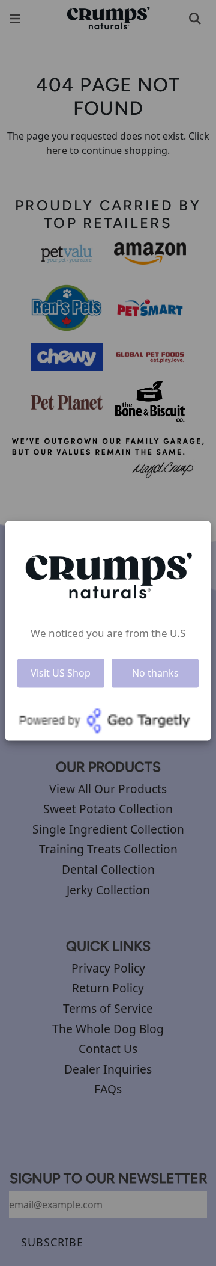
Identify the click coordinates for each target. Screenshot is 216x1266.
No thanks (155, 673)
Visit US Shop (61, 673)
